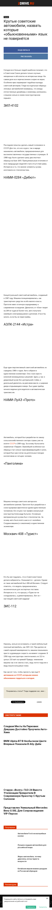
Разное (6, 17)
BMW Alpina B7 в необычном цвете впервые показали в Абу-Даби (25, 742)
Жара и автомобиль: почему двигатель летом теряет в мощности (29, 859)
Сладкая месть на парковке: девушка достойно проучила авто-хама (26, 729)
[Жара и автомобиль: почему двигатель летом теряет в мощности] (10, 858)
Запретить (43, 907)
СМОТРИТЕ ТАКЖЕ (13, 715)
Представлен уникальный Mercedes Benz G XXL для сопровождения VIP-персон (26, 810)
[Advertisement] (26, 218)
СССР (12, 444)
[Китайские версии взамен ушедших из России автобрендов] (10, 870)
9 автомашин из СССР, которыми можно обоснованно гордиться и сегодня (22, 675)
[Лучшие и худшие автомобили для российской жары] (10, 847)
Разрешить (31, 907)
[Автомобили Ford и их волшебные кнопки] (10, 835)
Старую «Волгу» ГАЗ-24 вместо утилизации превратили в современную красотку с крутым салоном (24, 794)
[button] (48, 3)
